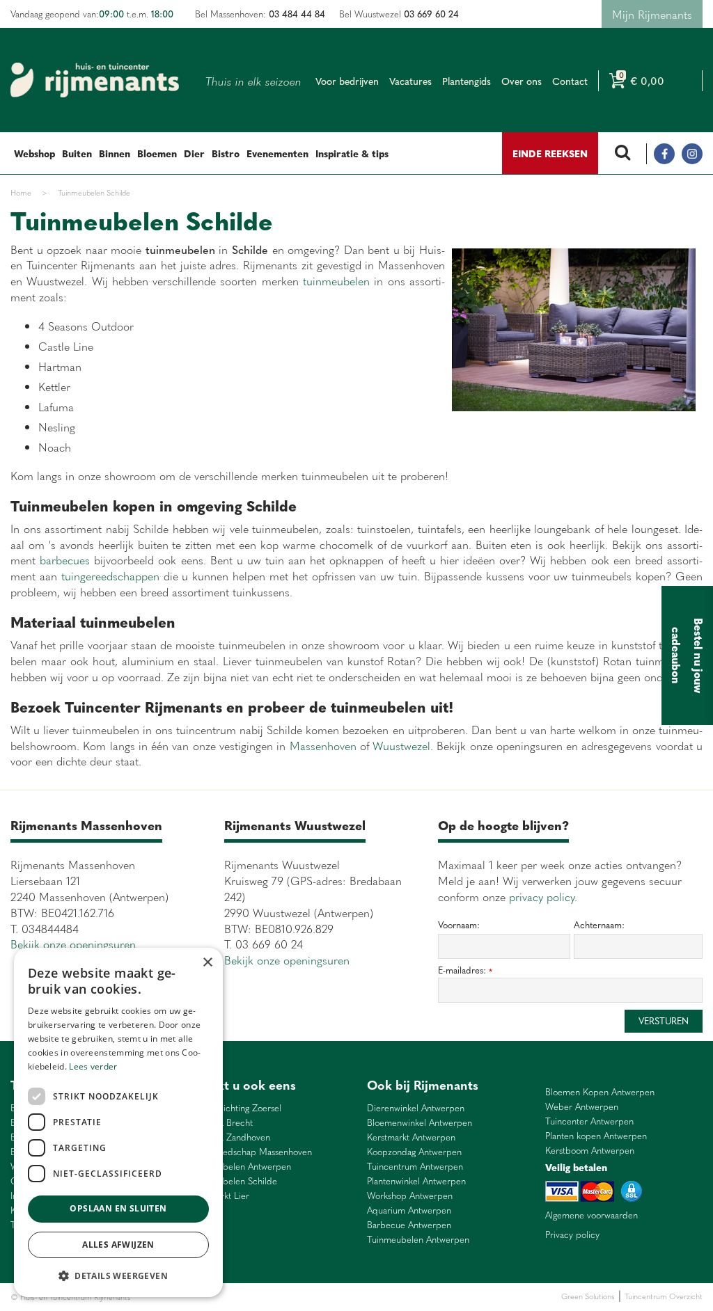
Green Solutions (588, 1296)
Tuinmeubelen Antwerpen (240, 1167)
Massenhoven (325, 745)
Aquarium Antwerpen (409, 1210)
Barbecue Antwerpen (409, 1225)
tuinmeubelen (334, 280)
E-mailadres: (465, 970)
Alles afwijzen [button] (118, 1244)
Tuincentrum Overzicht (664, 1296)
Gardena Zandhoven (229, 1137)
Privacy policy (572, 1234)
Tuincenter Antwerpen (589, 1121)
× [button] (207, 963)
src (622, 153)
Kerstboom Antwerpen (589, 1151)
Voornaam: (459, 925)
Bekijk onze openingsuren (73, 943)
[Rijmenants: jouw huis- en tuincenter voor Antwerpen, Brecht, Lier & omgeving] (94, 80)
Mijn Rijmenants (652, 14)
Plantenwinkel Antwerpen (416, 1181)
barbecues (65, 559)
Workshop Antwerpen (410, 1196)
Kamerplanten (300, 1297)
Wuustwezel (401, 745)
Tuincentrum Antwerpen (415, 1167)
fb (664, 153)
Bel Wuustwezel (399, 13)
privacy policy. (543, 896)
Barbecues (343, 1297)
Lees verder (93, 1066)
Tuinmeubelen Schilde (233, 1181)
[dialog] (118, 1122)
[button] (118, 1275)
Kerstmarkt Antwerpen (411, 1137)
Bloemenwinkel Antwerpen (419, 1123)
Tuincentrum (254, 1297)
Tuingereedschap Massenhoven (250, 1152)
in (692, 153)
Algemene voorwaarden (591, 1215)
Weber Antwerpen (581, 1107)
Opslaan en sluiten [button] (118, 1208)
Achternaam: (599, 925)
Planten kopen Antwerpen (596, 1136)
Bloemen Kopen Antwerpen (600, 1092)
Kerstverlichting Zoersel (235, 1108)
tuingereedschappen (110, 575)
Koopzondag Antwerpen (414, 1152)
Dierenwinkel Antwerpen (415, 1108)
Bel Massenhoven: (260, 13)
